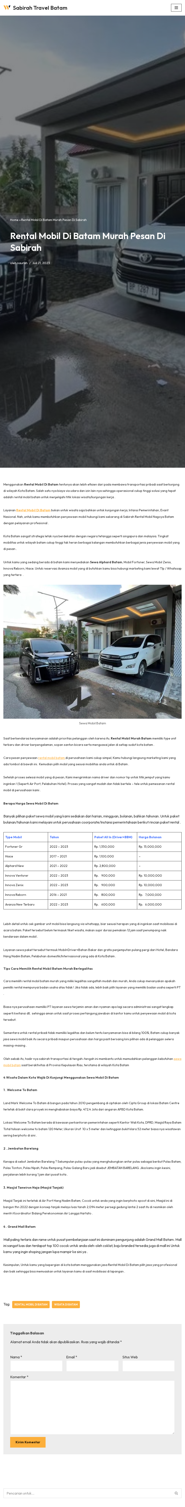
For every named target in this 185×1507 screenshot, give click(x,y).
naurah (22, 263)
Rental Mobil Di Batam (33, 510)
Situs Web (130, 1357)
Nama (16, 1357)
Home (14, 220)
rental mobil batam (51, 758)
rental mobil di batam (30, 1304)
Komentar (19, 1377)
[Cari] (176, 1493)
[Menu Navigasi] (176, 8)
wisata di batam (66, 1304)
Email (71, 1357)
